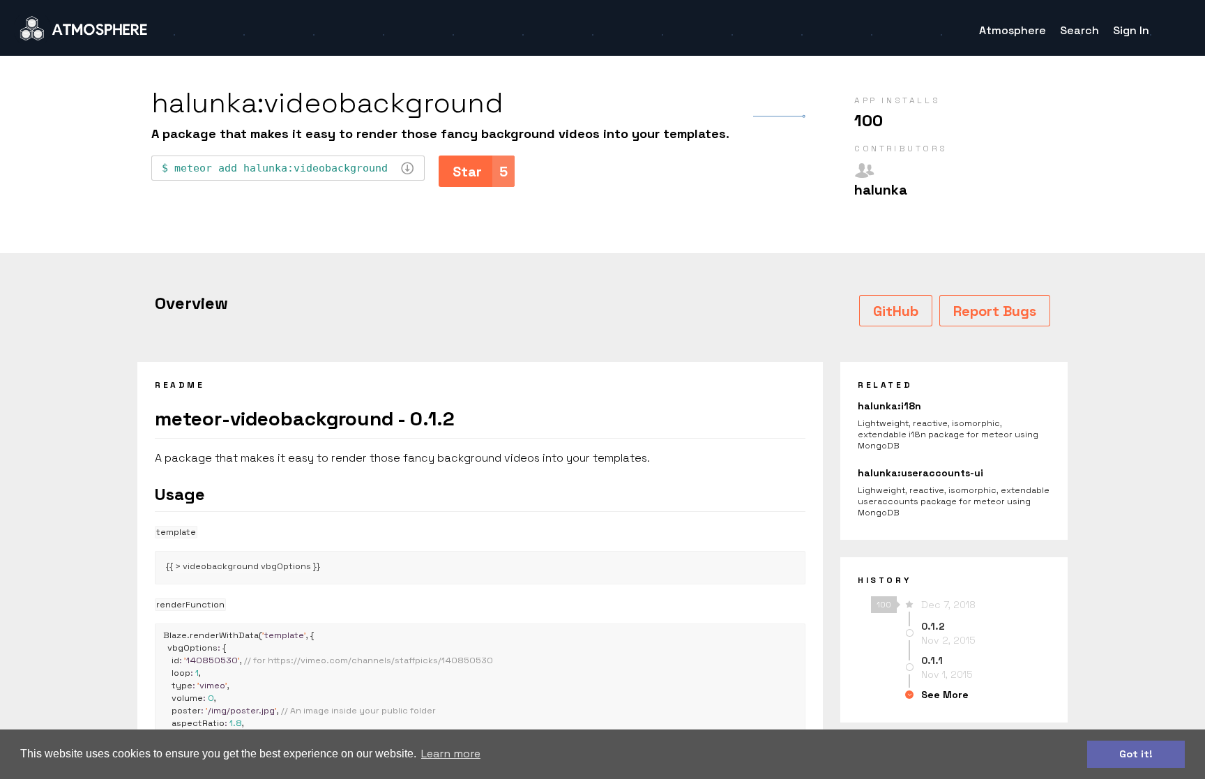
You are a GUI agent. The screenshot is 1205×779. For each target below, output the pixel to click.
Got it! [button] (1136, 754)
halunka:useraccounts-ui (920, 473)
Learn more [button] (450, 753)
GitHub (895, 311)
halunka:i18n (889, 406)
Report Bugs (994, 311)
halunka (880, 190)
